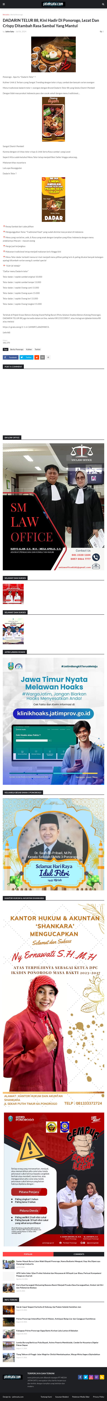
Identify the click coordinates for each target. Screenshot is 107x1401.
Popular (28, 1254)
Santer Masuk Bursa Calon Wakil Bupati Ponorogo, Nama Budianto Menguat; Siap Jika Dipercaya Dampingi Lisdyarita (58, 1262)
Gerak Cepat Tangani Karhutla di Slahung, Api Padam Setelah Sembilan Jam (48, 1307)
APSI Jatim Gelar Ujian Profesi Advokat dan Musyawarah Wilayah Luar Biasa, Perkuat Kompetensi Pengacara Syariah (58, 1274)
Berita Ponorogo (17, 15)
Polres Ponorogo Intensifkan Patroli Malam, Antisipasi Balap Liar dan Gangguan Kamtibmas (55, 1319)
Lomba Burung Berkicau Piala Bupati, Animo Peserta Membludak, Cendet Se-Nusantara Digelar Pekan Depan (57, 1343)
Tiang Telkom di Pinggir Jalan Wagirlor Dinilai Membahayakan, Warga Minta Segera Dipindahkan (58, 1354)
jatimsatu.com (18, 1397)
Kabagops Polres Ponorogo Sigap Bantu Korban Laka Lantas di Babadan (47, 1330)
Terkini (37, 349)
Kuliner (29, 349)
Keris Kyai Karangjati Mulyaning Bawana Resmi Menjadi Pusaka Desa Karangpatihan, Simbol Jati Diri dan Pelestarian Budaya (59, 1286)
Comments (79, 1254)
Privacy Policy (98, 1397)
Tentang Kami (46, 1397)
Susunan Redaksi (62, 1397)
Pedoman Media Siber (81, 1397)
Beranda (6, 15)
